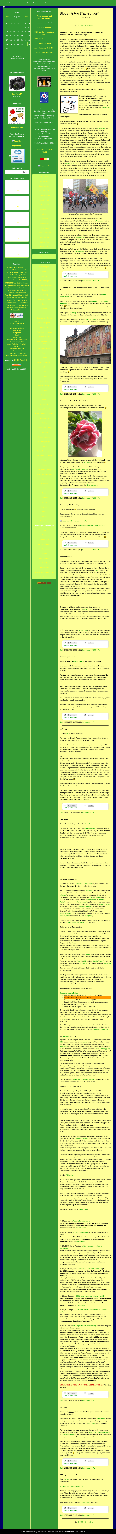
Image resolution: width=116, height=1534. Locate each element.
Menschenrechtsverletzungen (83, 1079)
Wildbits (44, 516)
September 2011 (80, 251)
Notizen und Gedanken (44, 52)
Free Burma (89, 824)
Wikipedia (88, 915)
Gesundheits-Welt (44, 233)
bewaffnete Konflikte (85, 906)
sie (67, 733)
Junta (85, 1042)
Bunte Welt (44, 247)
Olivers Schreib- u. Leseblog (44, 413)
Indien (98, 897)
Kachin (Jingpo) (98, 961)
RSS (94, 281)
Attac (44, 530)
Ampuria (44, 276)
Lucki (44, 399)
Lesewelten (44, 209)
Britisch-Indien (91, 900)
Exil (90, 897)
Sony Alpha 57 (17, 94)
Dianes (66, 1479)
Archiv (19, 3)
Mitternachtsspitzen (17, 328)
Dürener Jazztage (71, 163)
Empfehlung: (17, 145)
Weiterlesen (80, 1241)
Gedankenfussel (44, 348)
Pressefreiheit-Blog (44, 427)
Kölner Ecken (44, 381)
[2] (79, 25)
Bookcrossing (44, 549)
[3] (81, 25)
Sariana (44, 465)
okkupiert (85, 902)
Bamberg (73, 313)
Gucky (44, 357)
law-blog (44, 395)
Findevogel (44, 327)
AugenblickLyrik (44, 281)
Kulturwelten (44, 237)
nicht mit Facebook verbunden (65, 273)
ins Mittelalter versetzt (80, 469)
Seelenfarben (44, 563)
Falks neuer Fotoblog (44, 332)
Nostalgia (106, 107)
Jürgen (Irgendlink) (44, 362)
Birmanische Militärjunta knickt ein (89, 1269)
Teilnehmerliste (17, 127)
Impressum (37, 3)
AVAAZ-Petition (89, 828)
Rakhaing (107, 963)
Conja (44, 304)
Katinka (44, 376)
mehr (17, 190)
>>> (26, 17)
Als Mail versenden (70, 276)
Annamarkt (99, 221)
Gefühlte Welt (44, 191)
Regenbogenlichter (44, 441)
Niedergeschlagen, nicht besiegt (84, 1326)
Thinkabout (44, 483)
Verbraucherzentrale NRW (44, 572)
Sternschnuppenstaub (44, 474)
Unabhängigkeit (105, 904)
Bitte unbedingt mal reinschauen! (71, 1486)
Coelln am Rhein (44, 299)
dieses (97, 570)
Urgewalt (44, 507)
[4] (83, 25)
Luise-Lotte (44, 404)
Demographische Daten (69, 993)
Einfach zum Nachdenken (17, 353)
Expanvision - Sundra (44, 318)
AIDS (61, 1042)
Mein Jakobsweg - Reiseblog (44, 48)
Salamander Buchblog (44, 455)
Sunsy (44, 479)
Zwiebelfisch (44, 577)
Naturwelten (44, 228)
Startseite (9, 3)
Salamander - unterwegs (44, 451)
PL (99, 281)
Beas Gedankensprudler (44, 285)
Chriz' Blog (44, 295)
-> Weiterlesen (81, 1228)
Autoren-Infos (44, 539)
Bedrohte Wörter (44, 544)
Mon (78, 961)
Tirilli (16, 326)
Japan (79, 902)
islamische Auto (78, 661)
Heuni (44, 353)
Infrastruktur (82, 1209)
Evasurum (44, 313)
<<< (7, 17)
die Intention (86, 1502)
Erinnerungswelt (44, 195)
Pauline (44, 423)
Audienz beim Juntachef (81, 1221)
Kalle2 (44, 367)
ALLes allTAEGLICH (17, 323)
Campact (44, 553)
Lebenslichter (17, 330)
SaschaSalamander (17, 349)
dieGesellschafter (44, 558)
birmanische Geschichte (83, 884)
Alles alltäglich (44, 267)
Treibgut (44, 502)
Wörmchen (44, 521)
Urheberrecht (44, 567)
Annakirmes (101, 128)
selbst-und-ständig (44, 469)
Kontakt (27, 3)
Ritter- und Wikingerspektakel (99, 1432)
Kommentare (87, 281)
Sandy (44, 460)
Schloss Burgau (68, 1434)
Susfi (17, 335)
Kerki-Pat (44, 390)
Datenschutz (49, 3)
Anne (44, 271)
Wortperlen (17, 333)
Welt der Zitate (44, 205)
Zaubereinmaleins (16, 351)
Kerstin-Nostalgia (44, 385)
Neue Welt (44, 177)
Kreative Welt (44, 200)
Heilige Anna (79, 237)
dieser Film (83, 630)
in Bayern (87, 462)
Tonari (44, 493)
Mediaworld (44, 214)
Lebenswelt (44, 181)
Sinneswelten (44, 223)
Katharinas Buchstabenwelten (17, 355)
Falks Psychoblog (44, 337)
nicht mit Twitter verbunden (85, 273)
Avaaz (44, 535)
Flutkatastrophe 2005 (100, 1029)
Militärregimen (65, 915)
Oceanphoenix (44, 418)
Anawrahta (89, 890)
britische (63, 895)
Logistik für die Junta (80, 1232)
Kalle (44, 371)
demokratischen (65, 913)
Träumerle (44, 497)
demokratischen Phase (76, 922)
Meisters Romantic (44, 409)
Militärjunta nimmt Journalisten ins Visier (90, 1296)
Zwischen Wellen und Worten (16, 339)
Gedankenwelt (44, 186)
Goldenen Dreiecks (81, 1139)
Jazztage (91, 1423)
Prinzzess (44, 432)
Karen (88, 954)
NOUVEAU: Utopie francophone (44, 39)
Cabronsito (44, 290)
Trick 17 (44, 511)
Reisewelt (44, 219)
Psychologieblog (44, 437)
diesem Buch (88, 609)
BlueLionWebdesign (21, 360)
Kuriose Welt (44, 242)
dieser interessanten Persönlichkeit (92, 525)
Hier (64, 1019)
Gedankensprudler (17, 342)
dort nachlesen (92, 485)
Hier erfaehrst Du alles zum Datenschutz (72, 1531)
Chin (85, 961)
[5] (85, 25)
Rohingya (83, 963)
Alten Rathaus (91, 319)
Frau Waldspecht (44, 323)
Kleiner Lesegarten (44, 257)
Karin (61, 281)
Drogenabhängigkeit (102, 1049)
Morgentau (17, 337)
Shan (73, 943)
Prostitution (64, 1046)
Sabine (44, 446)
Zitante (16, 321)
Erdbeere (44, 309)
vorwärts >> (91, 25)
